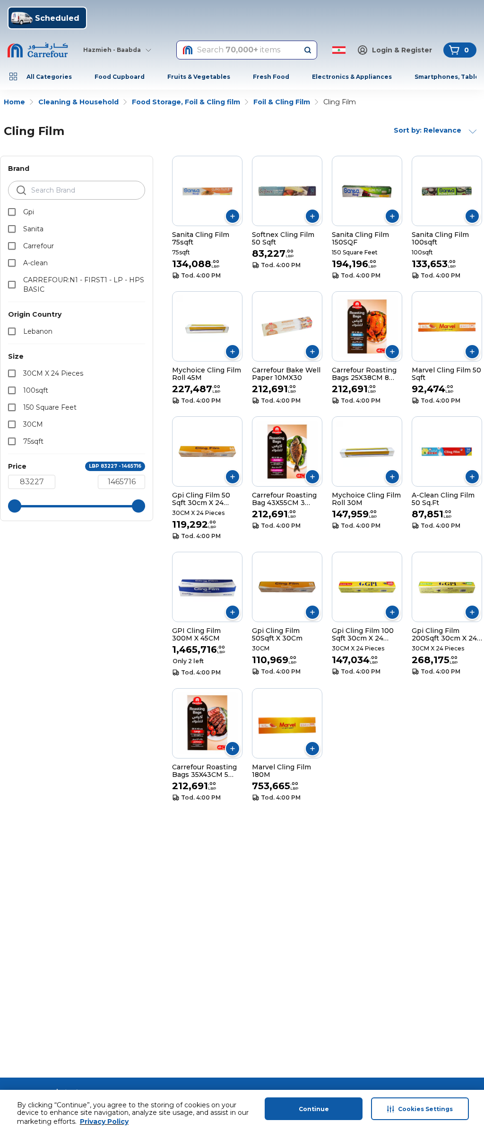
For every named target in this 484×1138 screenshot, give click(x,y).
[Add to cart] (232, 216)
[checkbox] (12, 212)
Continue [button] (314, 1109)
